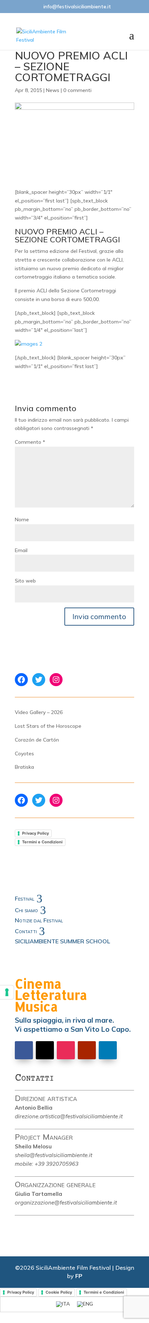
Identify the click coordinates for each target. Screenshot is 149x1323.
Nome (22, 519)
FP (78, 1276)
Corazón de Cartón (37, 739)
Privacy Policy (35, 833)
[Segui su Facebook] (24, 1050)
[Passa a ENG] (85, 1304)
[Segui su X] (45, 1050)
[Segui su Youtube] (87, 1050)
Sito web (25, 580)
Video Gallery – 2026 (39, 712)
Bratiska (24, 767)
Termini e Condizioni (42, 841)
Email (21, 550)
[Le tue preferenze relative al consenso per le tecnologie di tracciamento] (7, 992)
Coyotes (24, 753)
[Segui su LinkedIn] (108, 1050)
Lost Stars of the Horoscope (48, 726)
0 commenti (77, 90)
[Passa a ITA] (62, 1304)
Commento (30, 442)
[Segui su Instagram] (66, 1050)
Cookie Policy (59, 1292)
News (52, 90)
